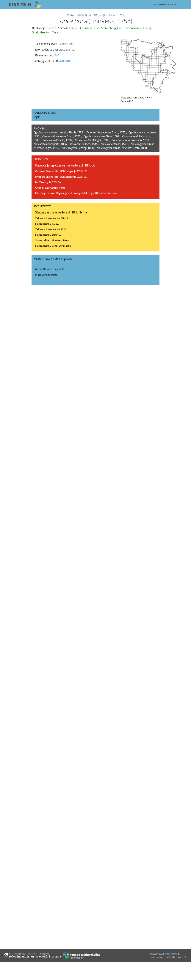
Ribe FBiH (20, 4)
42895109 (65, 61)
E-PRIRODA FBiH (165, 4)
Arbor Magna (171, 953)
